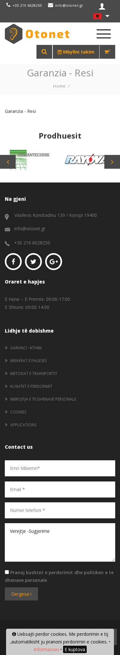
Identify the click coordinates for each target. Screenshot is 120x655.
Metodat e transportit (33, 373)
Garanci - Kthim (26, 348)
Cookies (18, 412)
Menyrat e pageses (28, 360)
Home (59, 86)
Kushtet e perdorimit (31, 386)
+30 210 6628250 (27, 5)
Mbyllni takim (78, 52)
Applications (23, 425)
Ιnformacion (46, 649)
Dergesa (20, 594)
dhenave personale (26, 580)
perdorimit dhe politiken (76, 572)
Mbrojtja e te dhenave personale (43, 399)
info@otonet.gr (69, 5)
